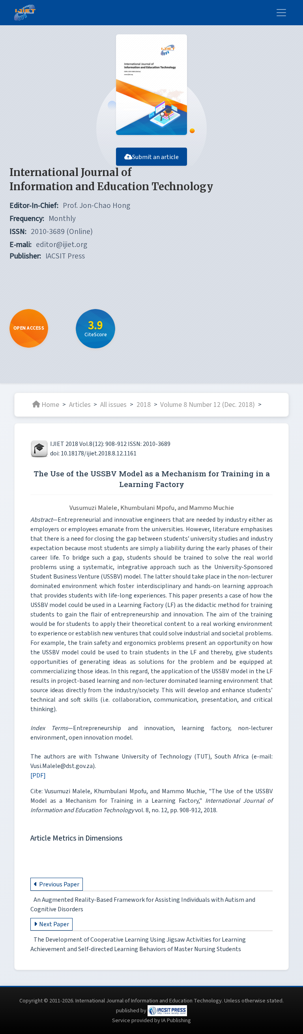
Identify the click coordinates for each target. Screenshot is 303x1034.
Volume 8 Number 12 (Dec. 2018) (207, 404)
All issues (113, 404)
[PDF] (38, 775)
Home (50, 404)
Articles (80, 404)
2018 (144, 404)
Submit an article (155, 157)
